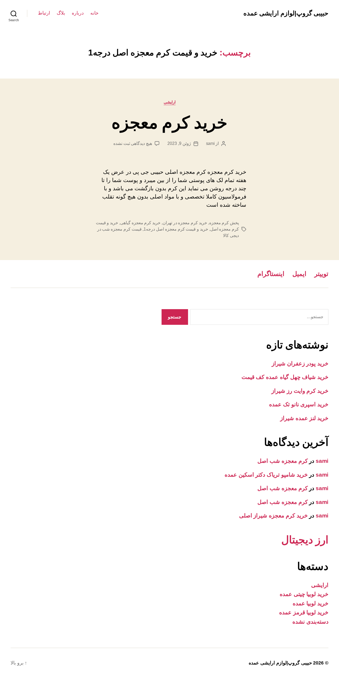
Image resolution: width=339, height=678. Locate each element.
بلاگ (61, 13)
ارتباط (44, 13)
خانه (94, 13)
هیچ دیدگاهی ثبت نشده (132, 143)
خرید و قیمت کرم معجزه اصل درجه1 (176, 229)
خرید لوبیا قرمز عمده (303, 612)
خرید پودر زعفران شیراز (300, 363)
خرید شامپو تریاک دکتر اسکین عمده (266, 475)
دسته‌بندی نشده (310, 622)
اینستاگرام (270, 273)
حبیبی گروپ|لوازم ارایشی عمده (285, 13)
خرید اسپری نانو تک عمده (298, 404)
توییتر (321, 273)
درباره (78, 13)
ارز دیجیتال (304, 540)
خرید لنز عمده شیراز (304, 418)
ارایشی (170, 102)
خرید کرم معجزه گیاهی (140, 223)
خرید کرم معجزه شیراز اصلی (273, 515)
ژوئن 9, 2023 (179, 143)
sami (210, 143)
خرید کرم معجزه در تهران (185, 223)
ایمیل (299, 273)
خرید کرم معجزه (169, 122)
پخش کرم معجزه (224, 223)
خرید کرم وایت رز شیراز (299, 391)
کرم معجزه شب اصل (282, 461)
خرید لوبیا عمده (310, 603)
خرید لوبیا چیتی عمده (304, 594)
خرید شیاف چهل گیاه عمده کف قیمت (285, 377)
